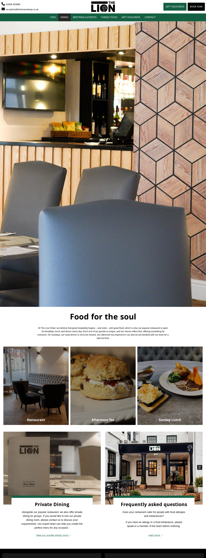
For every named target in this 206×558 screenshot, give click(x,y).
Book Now (196, 6)
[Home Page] (103, 6)
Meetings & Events (85, 17)
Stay (53, 17)
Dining (64, 17)
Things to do (109, 17)
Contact (150, 17)
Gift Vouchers (175, 6)
